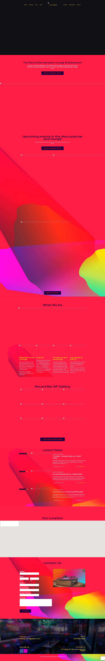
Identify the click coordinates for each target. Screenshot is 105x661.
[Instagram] (25, 651)
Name (22, 576)
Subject (23, 571)
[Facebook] (21, 651)
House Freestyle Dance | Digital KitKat (67, 474)
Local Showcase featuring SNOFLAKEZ (68, 492)
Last (31, 580)
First (21, 580)
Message (23, 598)
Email (22, 583)
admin (61, 454)
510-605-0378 (79, 638)
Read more (82, 466)
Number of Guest (26, 593)
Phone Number (25, 588)
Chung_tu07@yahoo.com (30, 638)
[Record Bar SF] (52, 5)
